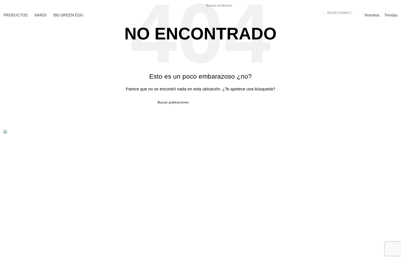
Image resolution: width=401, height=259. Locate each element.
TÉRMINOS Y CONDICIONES (372, 147)
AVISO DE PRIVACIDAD (377, 142)
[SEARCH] (368, 5)
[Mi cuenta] (386, 5)
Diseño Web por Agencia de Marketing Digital (360, 157)
